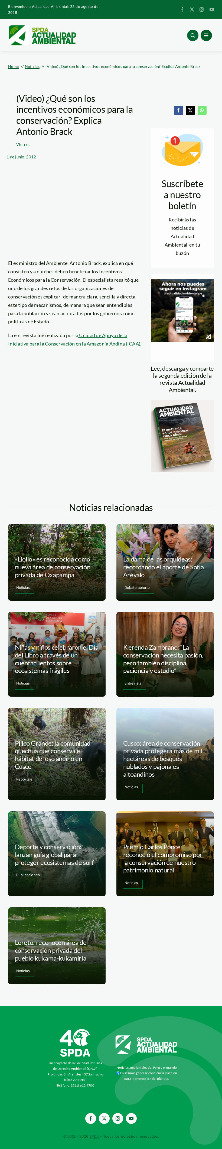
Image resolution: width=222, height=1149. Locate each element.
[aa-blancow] (146, 1037)
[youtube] (212, 9)
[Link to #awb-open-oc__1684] (206, 35)
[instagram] (202, 9)
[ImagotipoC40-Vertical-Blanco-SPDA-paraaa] (75, 1030)
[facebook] (182, 9)
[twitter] (192, 9)
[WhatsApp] (202, 110)
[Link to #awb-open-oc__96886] (192, 35)
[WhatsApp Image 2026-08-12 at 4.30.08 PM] (182, 403)
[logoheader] (42, 27)
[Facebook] (178, 110)
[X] (190, 110)
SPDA (94, 1136)
